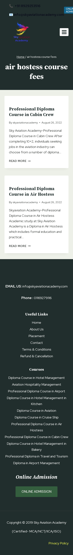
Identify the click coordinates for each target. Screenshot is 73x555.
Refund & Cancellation (36, 356)
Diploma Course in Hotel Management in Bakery (36, 446)
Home (36, 322)
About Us (37, 329)
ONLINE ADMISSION (36, 492)
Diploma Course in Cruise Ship (37, 417)
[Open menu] (64, 32)
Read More (20, 161)
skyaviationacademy (25, 122)
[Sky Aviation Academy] (21, 32)
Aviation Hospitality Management (36, 384)
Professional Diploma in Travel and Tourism (36, 456)
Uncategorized (20, 102)
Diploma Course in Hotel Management (36, 378)
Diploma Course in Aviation (36, 410)
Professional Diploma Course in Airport (36, 391)
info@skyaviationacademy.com (39, 14)
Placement (36, 336)
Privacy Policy (58, 543)
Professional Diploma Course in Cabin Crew (31, 112)
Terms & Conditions (36, 349)
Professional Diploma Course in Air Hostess (31, 191)
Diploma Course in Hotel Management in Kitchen (36, 401)
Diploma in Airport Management (36, 463)
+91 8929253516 (27, 6)
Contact (36, 342)
